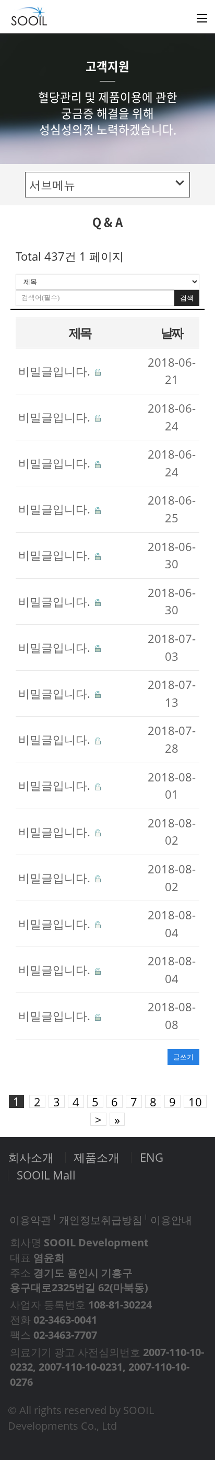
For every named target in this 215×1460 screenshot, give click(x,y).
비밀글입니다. (55, 371)
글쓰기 (183, 1056)
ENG (151, 1157)
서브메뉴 (52, 185)
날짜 (172, 332)
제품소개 (97, 1157)
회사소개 (31, 1157)
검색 (187, 298)
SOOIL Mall (46, 1175)
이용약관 (30, 1219)
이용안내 (171, 1219)
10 (195, 1101)
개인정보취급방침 (100, 1219)
